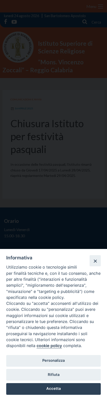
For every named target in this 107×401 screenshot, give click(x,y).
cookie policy (49, 345)
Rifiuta (53, 374)
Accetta (53, 388)
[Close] (95, 260)
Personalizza (53, 360)
